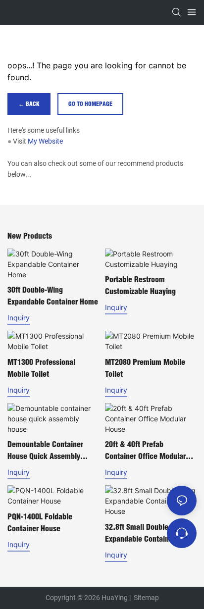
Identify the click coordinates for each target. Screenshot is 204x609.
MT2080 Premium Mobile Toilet (145, 368)
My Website (45, 141)
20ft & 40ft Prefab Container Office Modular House (145, 450)
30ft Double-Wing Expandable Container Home (52, 295)
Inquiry (18, 317)
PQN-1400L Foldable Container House (39, 522)
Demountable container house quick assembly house (45, 450)
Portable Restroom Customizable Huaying (140, 285)
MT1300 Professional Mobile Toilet (41, 368)
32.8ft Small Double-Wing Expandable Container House (146, 533)
